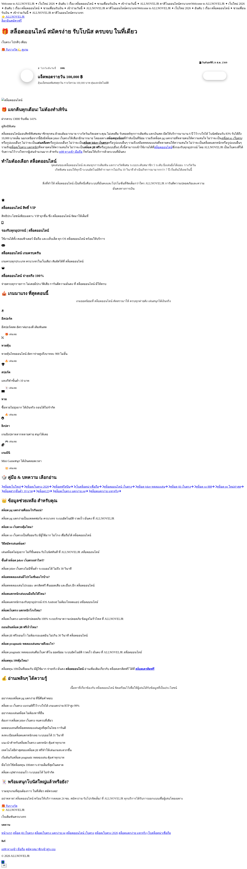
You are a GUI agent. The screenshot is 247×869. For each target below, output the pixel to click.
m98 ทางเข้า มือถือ (70, 151)
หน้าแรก (6, 833)
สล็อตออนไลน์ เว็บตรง (80, 833)
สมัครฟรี (16, 20)
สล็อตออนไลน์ (163, 147)
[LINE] (2, 862)
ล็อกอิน (6, 20)
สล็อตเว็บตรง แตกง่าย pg (50, 833)
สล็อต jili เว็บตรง (23, 833)
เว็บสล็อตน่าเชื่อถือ (159, 833)
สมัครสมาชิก (34, 849)
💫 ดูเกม (22, 49)
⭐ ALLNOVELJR (13, 16)
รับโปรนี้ (216, 75)
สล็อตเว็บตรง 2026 (106, 833)
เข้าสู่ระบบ (49, 849)
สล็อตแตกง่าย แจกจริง (133, 833)
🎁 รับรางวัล (9, 49)
